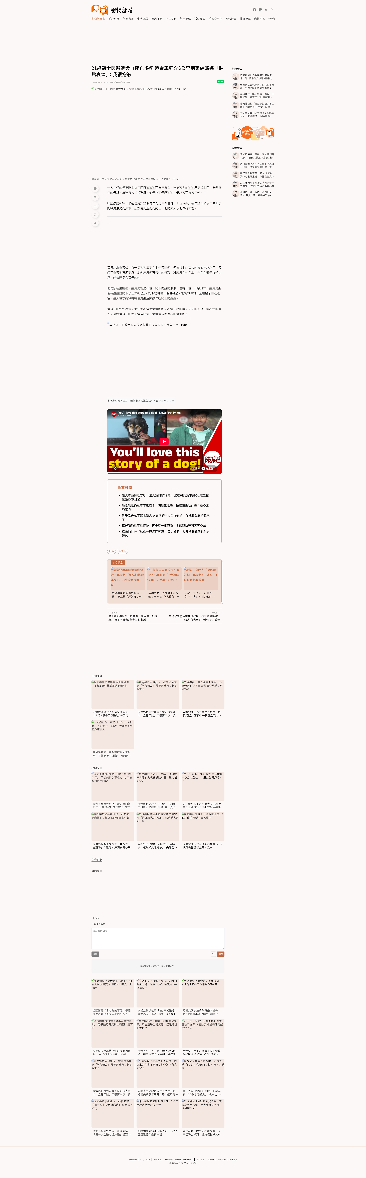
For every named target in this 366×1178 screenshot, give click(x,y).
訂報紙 (211, 1159)
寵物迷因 (231, 18)
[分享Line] (95, 197)
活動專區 (199, 18)
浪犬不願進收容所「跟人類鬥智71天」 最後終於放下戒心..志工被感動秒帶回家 (165, 497)
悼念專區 (245, 18)
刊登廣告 (133, 1159)
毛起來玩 (114, 18)
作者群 (272, 18)
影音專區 (185, 18)
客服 (148, 1159)
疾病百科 (171, 18)
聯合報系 (201, 1159)
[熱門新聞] (273, 69)
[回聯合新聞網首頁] (100, 10)
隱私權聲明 (188, 1159)
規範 (95, 954)
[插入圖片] (213, 954)
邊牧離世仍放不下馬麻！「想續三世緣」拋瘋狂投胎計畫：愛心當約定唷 (165, 507)
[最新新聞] (273, 148)
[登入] (266, 10)
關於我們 (222, 1159)
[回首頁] (112, 10)
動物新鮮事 (98, 18)
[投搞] (260, 9)
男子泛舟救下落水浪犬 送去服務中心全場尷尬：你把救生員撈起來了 (166, 517)
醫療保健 (156, 18)
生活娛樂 (142, 18)
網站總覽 (233, 1159)
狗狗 (111, 551)
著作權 (178, 1159)
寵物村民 (259, 18)
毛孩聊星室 (215, 18)
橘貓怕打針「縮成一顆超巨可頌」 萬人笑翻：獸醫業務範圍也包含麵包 (166, 533)
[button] (254, 9)
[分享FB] (95, 188)
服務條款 (169, 1159)
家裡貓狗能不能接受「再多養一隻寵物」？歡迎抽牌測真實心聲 (164, 525)
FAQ (142, 1159)
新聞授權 (158, 1159)
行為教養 (128, 18)
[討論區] (95, 205)
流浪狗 (122, 551)
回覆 (221, 954)
